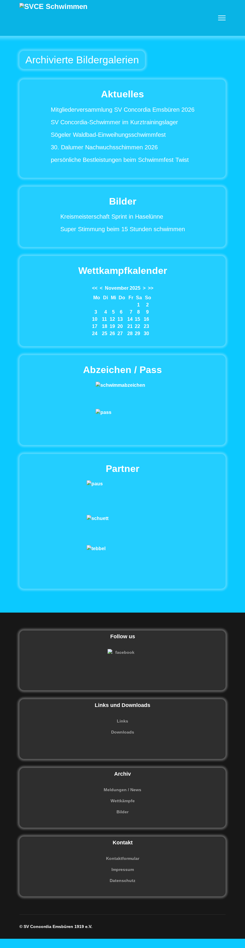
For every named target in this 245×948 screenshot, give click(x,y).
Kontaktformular (122, 858)
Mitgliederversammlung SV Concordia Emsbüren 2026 (123, 109)
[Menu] (222, 18)
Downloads (122, 732)
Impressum (122, 869)
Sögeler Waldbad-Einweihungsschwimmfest (108, 134)
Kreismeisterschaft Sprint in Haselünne (111, 216)
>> (150, 288)
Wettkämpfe (123, 800)
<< (94, 288)
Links (122, 721)
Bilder (122, 811)
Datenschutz (122, 880)
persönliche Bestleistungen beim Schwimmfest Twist (120, 160)
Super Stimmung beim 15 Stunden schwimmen (122, 229)
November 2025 (122, 288)
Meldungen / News (122, 789)
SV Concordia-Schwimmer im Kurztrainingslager (114, 122)
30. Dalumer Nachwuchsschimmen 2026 (104, 147)
